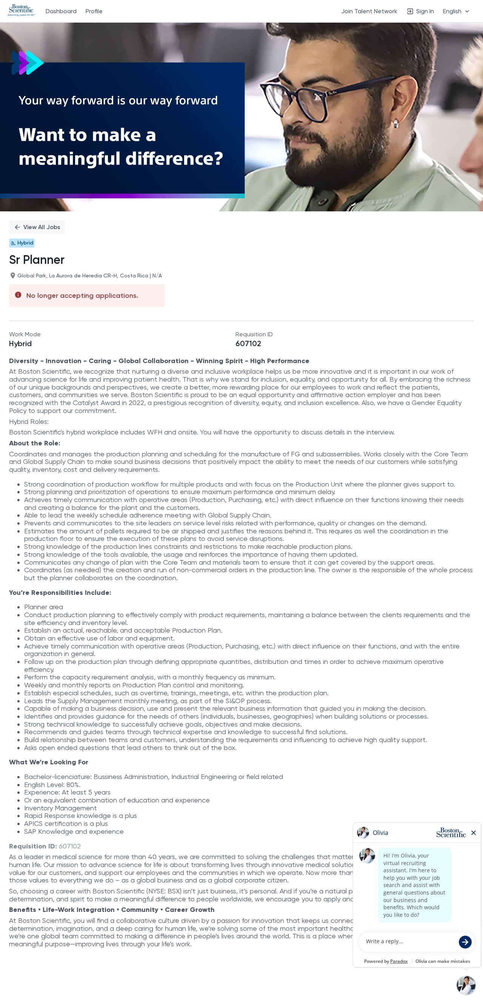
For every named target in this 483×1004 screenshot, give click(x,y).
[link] (21, 11)
